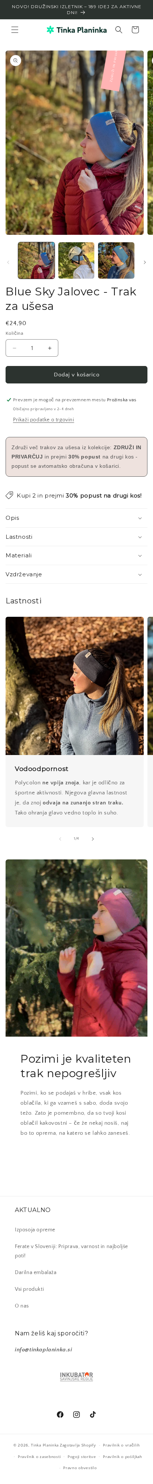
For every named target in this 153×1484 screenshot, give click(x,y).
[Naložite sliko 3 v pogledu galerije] (116, 260)
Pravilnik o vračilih (121, 1445)
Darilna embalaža (36, 1273)
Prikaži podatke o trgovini (43, 420)
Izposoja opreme (35, 1230)
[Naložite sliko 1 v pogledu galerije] (36, 260)
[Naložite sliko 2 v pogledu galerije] (76, 260)
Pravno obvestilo (80, 1468)
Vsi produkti (29, 1289)
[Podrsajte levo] (8, 262)
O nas (22, 1306)
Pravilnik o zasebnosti (39, 1457)
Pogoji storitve (82, 1457)
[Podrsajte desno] (145, 262)
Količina (14, 333)
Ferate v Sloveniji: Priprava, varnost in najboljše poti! (71, 1251)
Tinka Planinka (45, 1445)
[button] (15, 30)
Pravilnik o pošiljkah (122, 1457)
